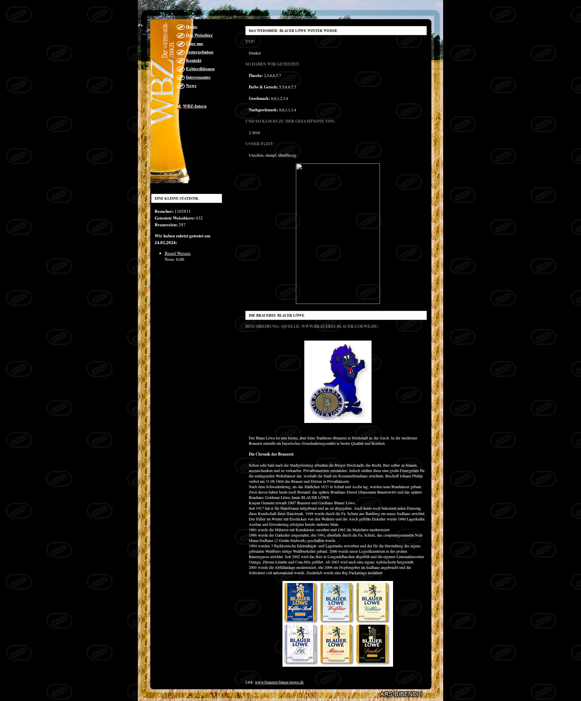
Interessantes (198, 77)
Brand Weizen (177, 253)
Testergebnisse (200, 51)
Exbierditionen (200, 68)
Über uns (194, 43)
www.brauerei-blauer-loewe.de (279, 682)
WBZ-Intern (194, 106)
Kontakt (193, 60)
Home (191, 26)
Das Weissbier (199, 35)
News (191, 85)
